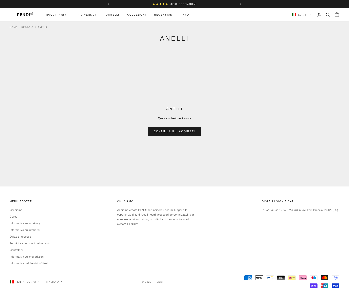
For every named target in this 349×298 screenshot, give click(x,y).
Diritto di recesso (20, 236)
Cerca (13, 216)
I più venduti (87, 14)
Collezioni (136, 14)
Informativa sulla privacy (25, 223)
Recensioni (164, 14)
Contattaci (16, 250)
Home (13, 27)
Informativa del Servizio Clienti (29, 263)
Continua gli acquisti (174, 131)
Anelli (42, 27)
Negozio (27, 27)
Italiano (52, 282)
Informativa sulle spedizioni (27, 256)
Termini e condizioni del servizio (30, 243)
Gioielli (112, 14)
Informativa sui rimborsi (25, 230)
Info (185, 14)
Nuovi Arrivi (56, 14)
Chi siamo (16, 210)
